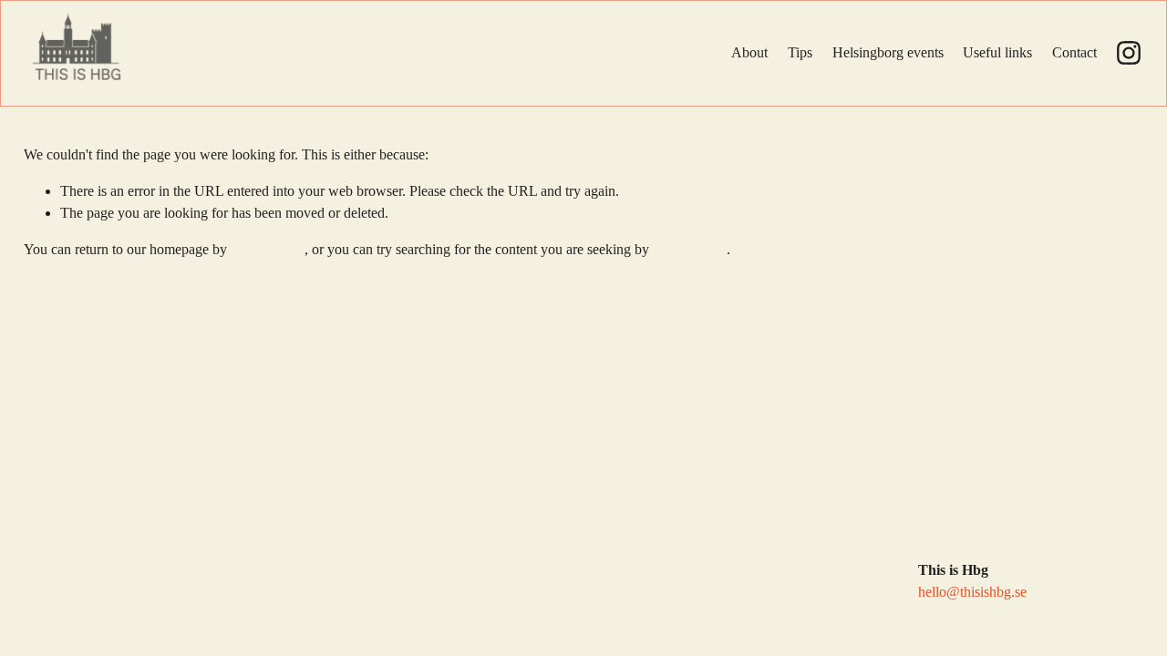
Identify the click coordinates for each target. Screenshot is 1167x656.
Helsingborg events (888, 52)
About (749, 52)
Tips (800, 52)
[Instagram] (1128, 52)
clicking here (268, 249)
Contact (1074, 52)
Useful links (997, 52)
